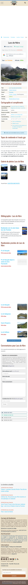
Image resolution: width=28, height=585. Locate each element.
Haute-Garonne (12, 90)
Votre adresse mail (7, 371)
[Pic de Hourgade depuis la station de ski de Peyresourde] (22, 262)
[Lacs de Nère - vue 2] (14, 72)
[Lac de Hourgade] (22, 307)
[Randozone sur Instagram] (9, 559)
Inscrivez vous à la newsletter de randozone (12, 569)
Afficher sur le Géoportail (16, 114)
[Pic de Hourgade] (22, 253)
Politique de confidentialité (15, 546)
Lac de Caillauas (5, 332)
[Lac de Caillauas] (22, 334)
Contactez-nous (4, 565)
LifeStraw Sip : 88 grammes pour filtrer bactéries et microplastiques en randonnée (13, 498)
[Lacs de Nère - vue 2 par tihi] (14, 167)
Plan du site (16, 563)
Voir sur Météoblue (16, 121)
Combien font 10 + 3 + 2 (12, 398)
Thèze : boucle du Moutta (7, 512)
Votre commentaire (7, 381)
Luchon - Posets (12, 94)
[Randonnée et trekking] (1, 37)
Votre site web (6, 376)
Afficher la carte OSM (16, 116)
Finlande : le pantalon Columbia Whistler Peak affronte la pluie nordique (14, 490)
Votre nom (8, 366)
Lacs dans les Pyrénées (16, 87)
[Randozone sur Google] (15, 559)
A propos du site (4, 563)
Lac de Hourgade (5, 305)
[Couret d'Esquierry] (22, 325)
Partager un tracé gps (8, 415)
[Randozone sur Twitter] (4, 559)
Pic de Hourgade (5, 250)
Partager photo (8, 46)
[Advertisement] (14, 21)
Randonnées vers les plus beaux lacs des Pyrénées (10, 229)
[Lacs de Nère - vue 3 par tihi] (23, 167)
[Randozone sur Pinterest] (6, 559)
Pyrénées (11, 92)
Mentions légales (5, 546)
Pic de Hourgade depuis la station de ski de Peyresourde (7, 262)
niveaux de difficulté (17, 542)
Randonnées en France (14, 98)
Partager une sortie (7, 420)
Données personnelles (7, 583)
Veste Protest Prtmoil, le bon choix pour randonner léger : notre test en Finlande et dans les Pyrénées (13, 505)
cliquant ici (14, 553)
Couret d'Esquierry (5, 323)
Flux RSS (11, 563)
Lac (10, 87)
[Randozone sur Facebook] (2, 559)
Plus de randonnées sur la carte (14, 340)
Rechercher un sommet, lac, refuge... (9, 528)
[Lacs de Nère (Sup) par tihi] (4, 176)
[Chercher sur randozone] (25, 3)
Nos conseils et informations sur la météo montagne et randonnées (19, 127)
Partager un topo (7, 417)
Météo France (15, 123)
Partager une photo (7, 412)
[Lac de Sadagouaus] (22, 316)
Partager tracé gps (19, 46)
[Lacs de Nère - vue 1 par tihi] (4, 167)
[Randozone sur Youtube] (11, 559)
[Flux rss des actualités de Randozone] (17, 559)
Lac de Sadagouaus (6, 314)
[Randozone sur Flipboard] (13, 559)
